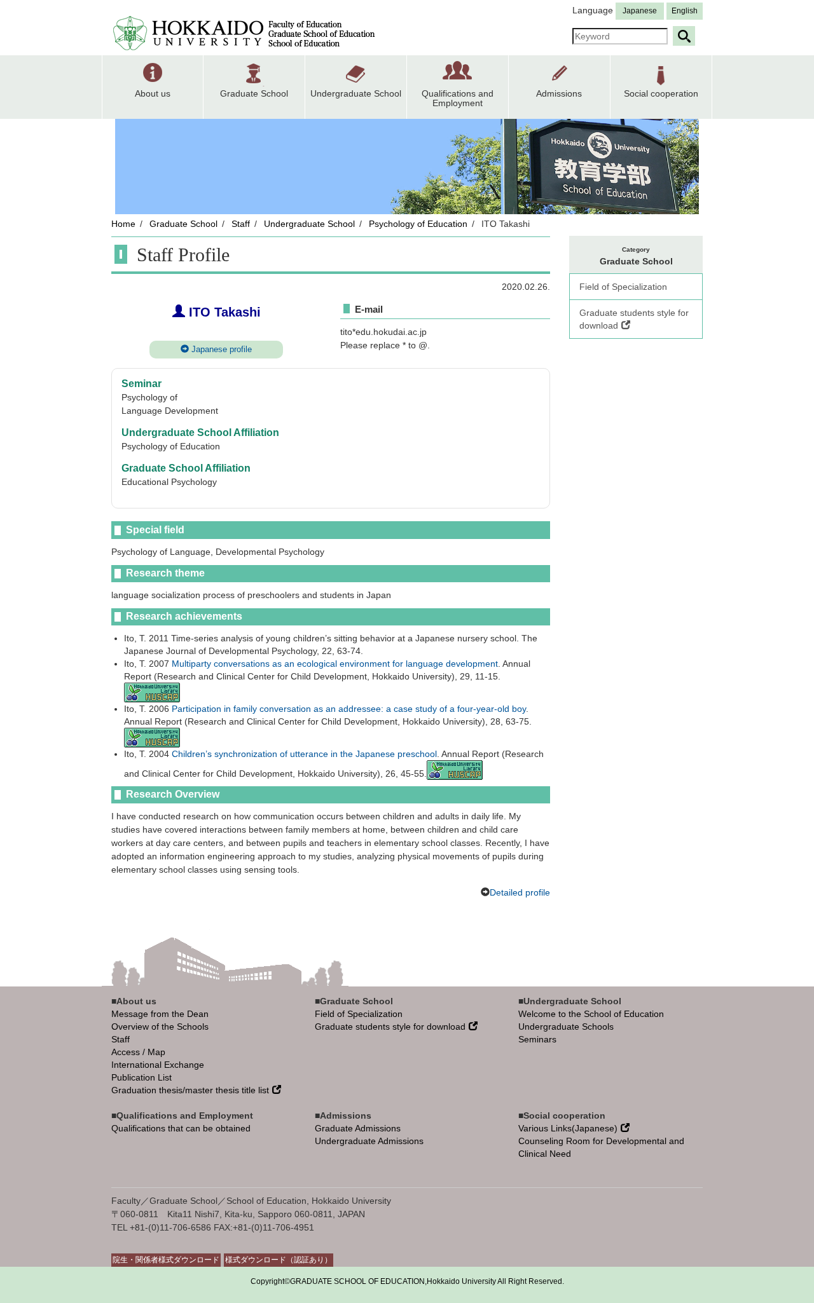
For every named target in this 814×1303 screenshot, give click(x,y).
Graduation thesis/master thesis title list (190, 1090)
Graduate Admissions (358, 1128)
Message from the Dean (160, 1014)
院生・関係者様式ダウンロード (166, 1259)
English (685, 10)
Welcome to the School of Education (591, 1014)
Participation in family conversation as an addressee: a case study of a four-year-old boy (349, 709)
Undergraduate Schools (566, 1026)
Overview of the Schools (160, 1026)
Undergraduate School (309, 224)
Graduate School (183, 224)
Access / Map (138, 1052)
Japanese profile (220, 349)
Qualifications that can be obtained (181, 1128)
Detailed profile (520, 892)
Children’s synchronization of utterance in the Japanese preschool (304, 754)
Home (123, 224)
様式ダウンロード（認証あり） (278, 1259)
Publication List (141, 1077)
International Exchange (157, 1065)
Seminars (537, 1039)
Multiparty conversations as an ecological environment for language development (335, 663)
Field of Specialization (623, 287)
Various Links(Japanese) (567, 1128)
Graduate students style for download (634, 319)
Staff (240, 224)
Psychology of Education (418, 224)
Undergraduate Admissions (369, 1141)
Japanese (640, 10)
